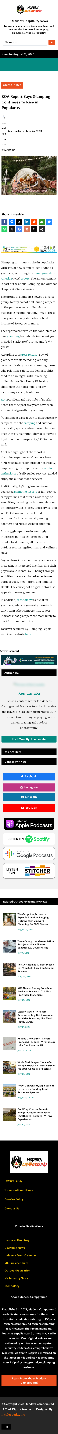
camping (29, 423)
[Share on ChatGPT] (12, 229)
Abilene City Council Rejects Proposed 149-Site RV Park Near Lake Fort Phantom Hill (36, 1042)
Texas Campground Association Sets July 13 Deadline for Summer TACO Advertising (36, 944)
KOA (4, 400)
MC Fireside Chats (16, 1263)
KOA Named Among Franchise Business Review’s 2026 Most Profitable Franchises (35, 991)
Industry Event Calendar (20, 1255)
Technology (11, 1286)
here (28, 634)
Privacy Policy (13, 1180)
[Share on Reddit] (34, 222)
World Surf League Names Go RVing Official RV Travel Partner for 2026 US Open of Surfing (36, 1065)
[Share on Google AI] (19, 229)
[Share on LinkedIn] (27, 222)
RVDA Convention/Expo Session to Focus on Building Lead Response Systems (36, 1089)
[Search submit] (51, 42)
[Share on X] (19, 222)
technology (24, 600)
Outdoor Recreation (17, 1270)
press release (28, 355)
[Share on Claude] (27, 229)
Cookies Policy (13, 1199)
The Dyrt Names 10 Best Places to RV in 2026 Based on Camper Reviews (36, 968)
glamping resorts (25, 492)
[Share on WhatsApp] (4, 229)
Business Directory (16, 1240)
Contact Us (11, 1208)
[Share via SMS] (49, 222)
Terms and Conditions (18, 1190)
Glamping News (14, 1247)
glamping (13, 336)
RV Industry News (16, 1278)
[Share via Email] (42, 222)
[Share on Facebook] (4, 222)
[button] (29, 65)
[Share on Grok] (34, 229)
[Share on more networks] (42, 229)
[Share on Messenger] (12, 222)
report (25, 279)
